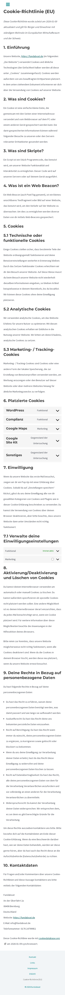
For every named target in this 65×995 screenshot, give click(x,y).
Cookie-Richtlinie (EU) (32, 979)
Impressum (33, 968)
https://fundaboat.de (32, 56)
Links (32, 962)
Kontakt (32, 957)
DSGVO (32, 974)
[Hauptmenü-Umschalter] (7, 4)
